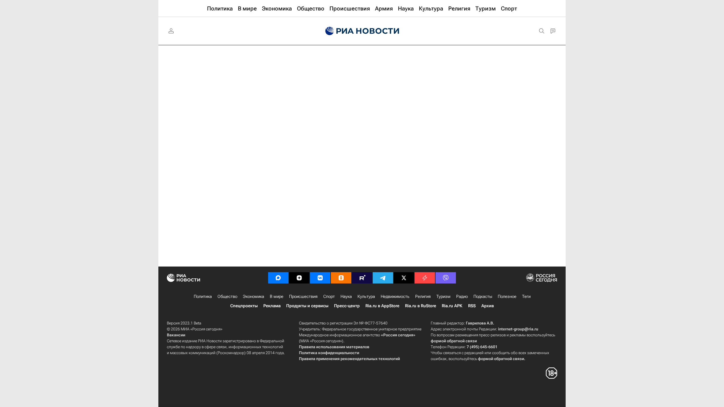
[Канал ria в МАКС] (278, 277)
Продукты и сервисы (307, 305)
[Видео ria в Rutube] (362, 277)
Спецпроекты (244, 305)
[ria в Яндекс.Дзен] (299, 277)
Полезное (507, 296)
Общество (227, 296)
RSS (472, 305)
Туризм (443, 296)
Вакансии (176, 335)
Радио (462, 296)
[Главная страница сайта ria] (362, 31)
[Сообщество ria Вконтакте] (320, 277)
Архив (487, 305)
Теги (526, 296)
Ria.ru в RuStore (420, 305)
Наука (346, 296)
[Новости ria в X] (404, 277)
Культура (366, 296)
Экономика (253, 296)
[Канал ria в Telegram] (383, 277)
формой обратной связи (454, 341)
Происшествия (303, 296)
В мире (276, 296)
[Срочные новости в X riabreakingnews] (425, 277)
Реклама (272, 305)
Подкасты (482, 296)
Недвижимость (395, 296)
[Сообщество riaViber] (446, 277)
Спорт (329, 296)
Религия (423, 296)
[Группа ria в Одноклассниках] (341, 277)
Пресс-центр (347, 305)
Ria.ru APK (452, 305)
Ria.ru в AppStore (382, 305)
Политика (203, 296)
